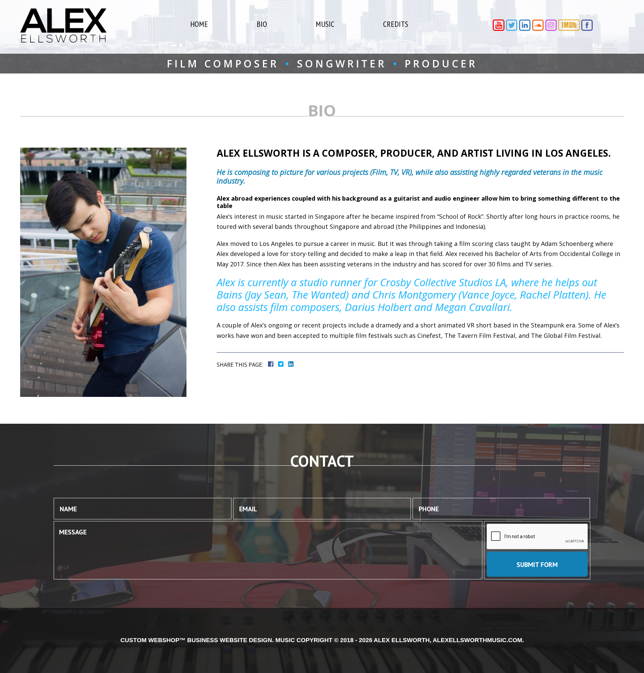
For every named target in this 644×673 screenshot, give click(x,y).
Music (325, 24)
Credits (395, 24)
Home (199, 24)
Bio (262, 24)
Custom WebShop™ (152, 640)
